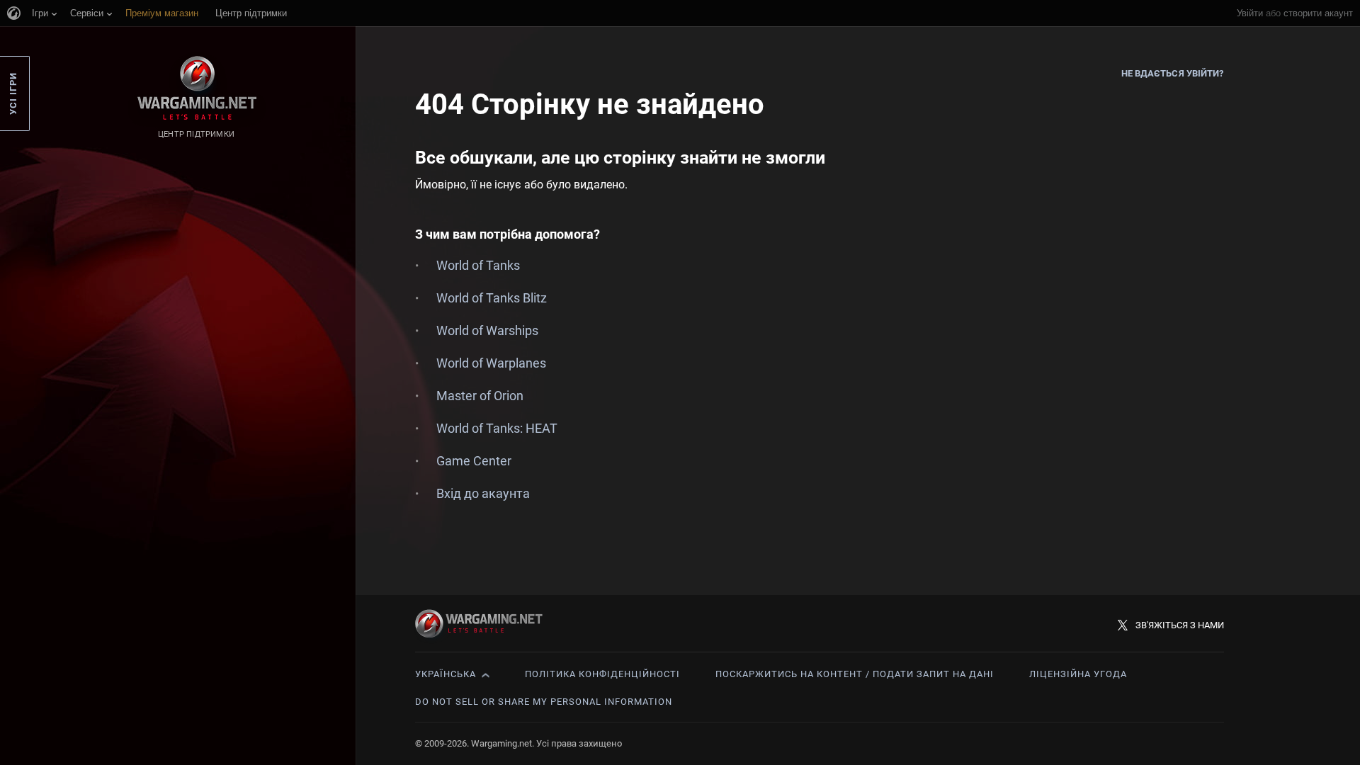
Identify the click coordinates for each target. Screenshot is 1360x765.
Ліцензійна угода (1078, 674)
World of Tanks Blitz (491, 297)
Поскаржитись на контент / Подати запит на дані (854, 674)
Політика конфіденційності (602, 674)
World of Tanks (478, 265)
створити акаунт (1318, 13)
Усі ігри (13, 93)
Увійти (1250, 13)
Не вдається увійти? (1172, 73)
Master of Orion (479, 395)
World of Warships (487, 330)
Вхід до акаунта (483, 493)
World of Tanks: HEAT (496, 428)
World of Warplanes (491, 363)
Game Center (473, 460)
